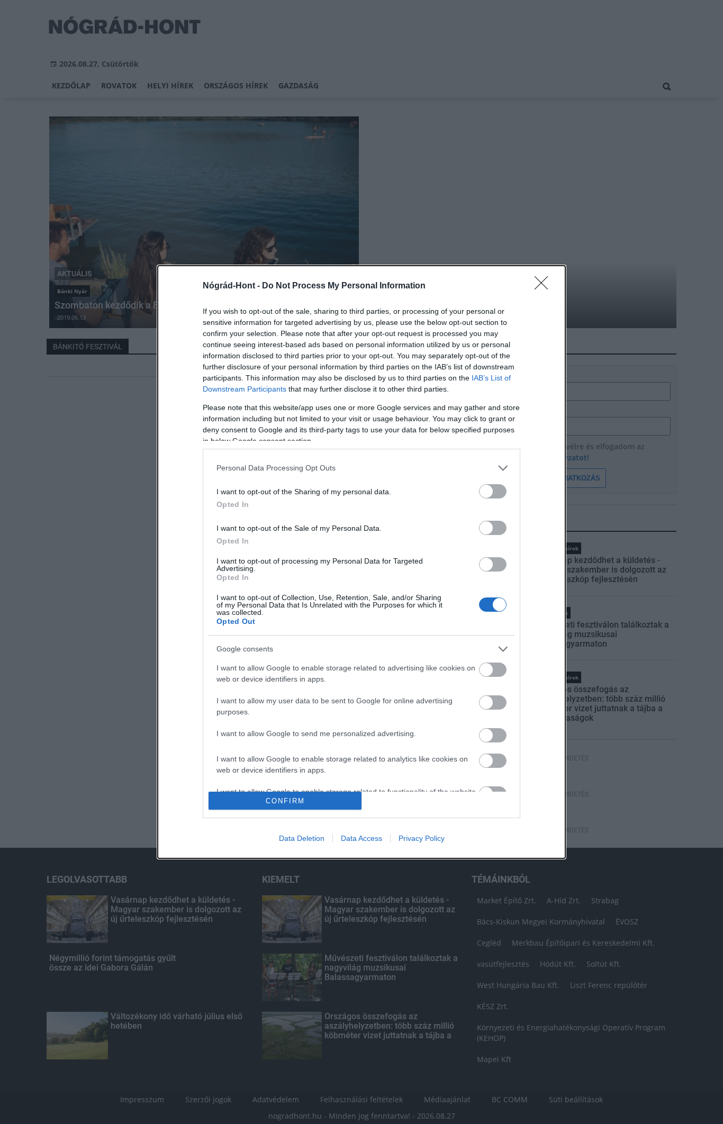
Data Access (361, 838)
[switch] (493, 491)
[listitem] (361, 468)
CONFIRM (285, 801)
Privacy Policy (422, 838)
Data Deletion (301, 838)
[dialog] (361, 562)
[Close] (545, 286)
